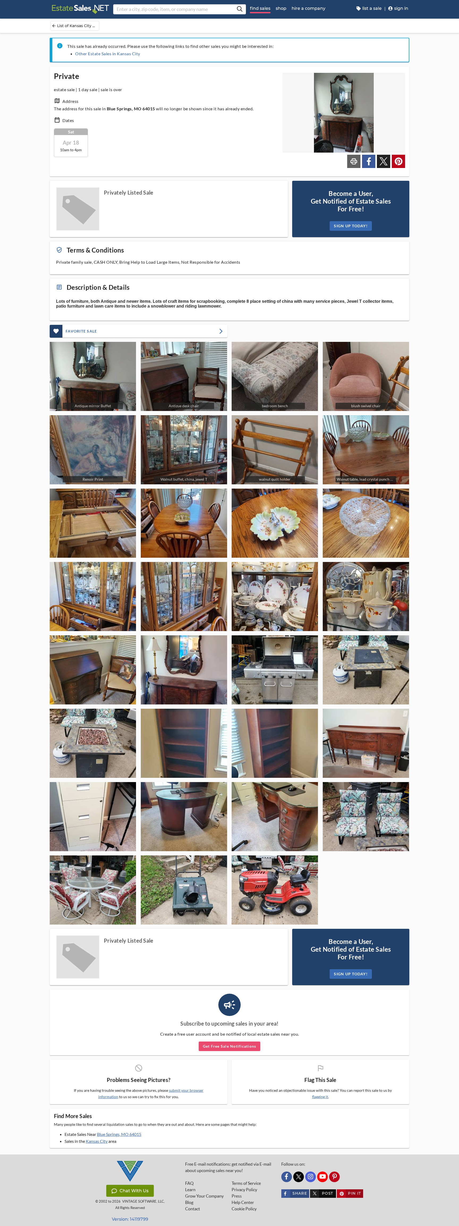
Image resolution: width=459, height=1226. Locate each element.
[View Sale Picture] (93, 523)
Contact (192, 1208)
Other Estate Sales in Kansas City (107, 53)
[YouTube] (322, 1177)
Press (237, 1196)
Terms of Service (246, 1183)
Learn (190, 1189)
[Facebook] (286, 1177)
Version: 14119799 (130, 1219)
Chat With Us (134, 1190)
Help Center (243, 1202)
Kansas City (97, 1141)
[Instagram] (310, 1177)
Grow (204, 1196)
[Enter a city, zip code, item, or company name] (239, 9)
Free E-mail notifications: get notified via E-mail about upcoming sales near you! (228, 1167)
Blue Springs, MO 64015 (119, 1134)
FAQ (189, 1183)
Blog (189, 1202)
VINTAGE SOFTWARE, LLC (143, 1201)
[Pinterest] (334, 1177)
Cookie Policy (244, 1208)
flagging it (320, 1097)
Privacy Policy (244, 1189)
